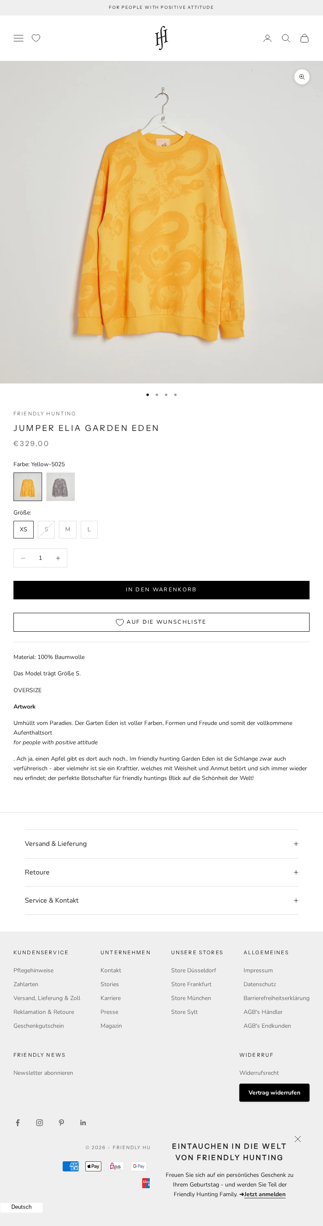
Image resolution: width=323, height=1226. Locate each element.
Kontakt (111, 970)
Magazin (111, 1026)
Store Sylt (184, 1012)
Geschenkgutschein (38, 1026)
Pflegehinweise (33, 970)
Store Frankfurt (191, 984)
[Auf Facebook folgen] (17, 1122)
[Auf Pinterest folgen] (61, 1122)
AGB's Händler (263, 1012)
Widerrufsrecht (259, 1073)
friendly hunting (45, 413)
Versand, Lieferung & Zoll (46, 998)
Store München (191, 998)
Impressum (258, 970)
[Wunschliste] (36, 38)
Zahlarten (25, 984)
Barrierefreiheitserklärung (277, 998)
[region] (161, 222)
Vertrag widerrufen (274, 1093)
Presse (109, 1012)
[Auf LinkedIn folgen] (83, 1122)
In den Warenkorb (161, 589)
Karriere (111, 998)
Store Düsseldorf (193, 970)
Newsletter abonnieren (43, 1073)
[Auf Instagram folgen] (39, 1122)
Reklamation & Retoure (43, 1012)
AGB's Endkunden (267, 1026)
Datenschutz (260, 984)
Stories (110, 984)
